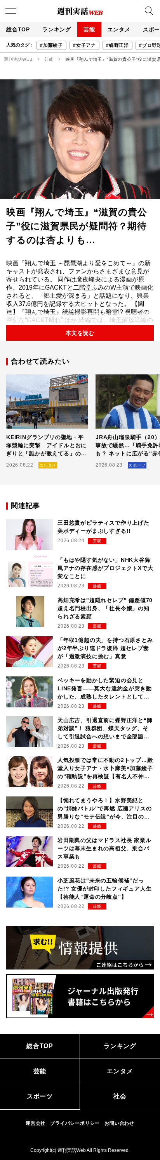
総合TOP (18, 29)
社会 (120, 1096)
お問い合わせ (119, 1123)
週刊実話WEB (18, 59)
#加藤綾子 (51, 45)
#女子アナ (84, 45)
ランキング (56, 29)
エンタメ (119, 29)
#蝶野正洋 (117, 45)
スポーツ (40, 1096)
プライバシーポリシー (75, 1123)
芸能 (89, 29)
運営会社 (35, 1123)
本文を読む (80, 333)
